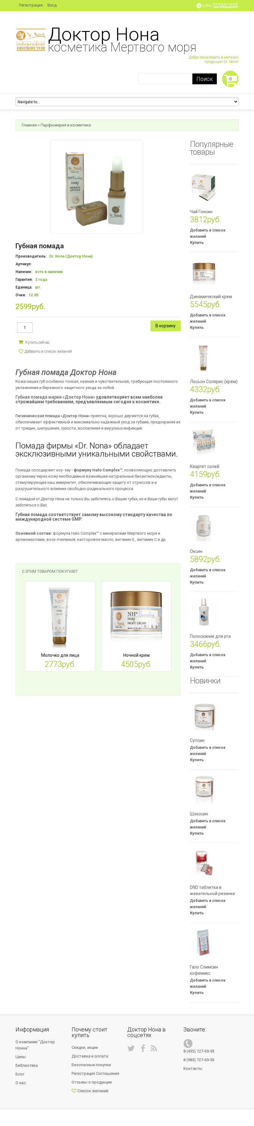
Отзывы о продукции (92, 1082)
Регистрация (31, 5)
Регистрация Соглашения (95, 1073)
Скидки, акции (85, 1047)
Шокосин (199, 813)
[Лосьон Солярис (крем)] (204, 357)
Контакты (192, 1068)
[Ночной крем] (136, 616)
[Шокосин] (204, 790)
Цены (20, 1056)
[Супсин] (204, 716)
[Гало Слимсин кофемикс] (204, 943)
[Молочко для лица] (60, 616)
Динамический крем (211, 296)
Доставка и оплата (90, 1056)
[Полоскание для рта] (204, 612)
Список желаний (92, 1090)
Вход (52, 5)
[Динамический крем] (204, 272)
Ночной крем (136, 655)
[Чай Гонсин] (204, 187)
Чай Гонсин (201, 211)
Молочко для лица (60, 655)
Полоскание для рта (210, 636)
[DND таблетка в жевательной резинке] (204, 863)
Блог (19, 1074)
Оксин (196, 551)
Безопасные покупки (91, 1064)
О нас (20, 1082)
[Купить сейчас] (34, 342)
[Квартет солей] (204, 442)
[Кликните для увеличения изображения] (96, 186)
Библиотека (26, 1065)
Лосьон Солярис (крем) (214, 381)
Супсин (197, 740)
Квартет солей (204, 466)
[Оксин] (204, 527)
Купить (197, 242)
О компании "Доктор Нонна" (35, 1045)
